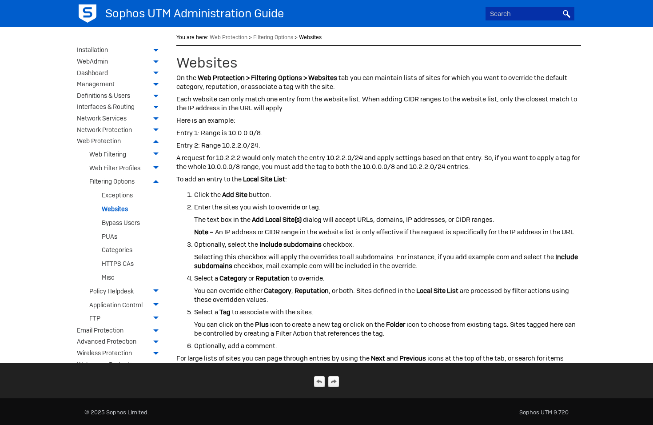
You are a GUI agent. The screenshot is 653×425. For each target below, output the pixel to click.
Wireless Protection (104, 353)
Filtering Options (112, 181)
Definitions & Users (103, 96)
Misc (108, 277)
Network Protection (104, 130)
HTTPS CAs (118, 264)
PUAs (109, 237)
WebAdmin (92, 61)
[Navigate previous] (319, 381)
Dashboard (92, 73)
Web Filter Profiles (114, 168)
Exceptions (117, 195)
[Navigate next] (333, 381)
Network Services (102, 118)
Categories (117, 250)
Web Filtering (107, 154)
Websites (115, 209)
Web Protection (99, 141)
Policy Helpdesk (111, 291)
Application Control (116, 305)
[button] (566, 13)
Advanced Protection (106, 341)
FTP (94, 318)
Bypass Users (121, 223)
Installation (92, 50)
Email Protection (100, 330)
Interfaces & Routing (106, 107)
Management (96, 84)
